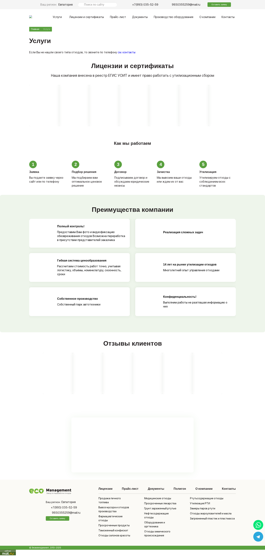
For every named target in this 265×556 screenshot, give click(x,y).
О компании (207, 17)
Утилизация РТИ (200, 503)
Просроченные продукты (114, 525)
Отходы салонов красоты (114, 535)
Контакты (228, 17)
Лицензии (105, 488)
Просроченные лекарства (160, 503)
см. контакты (126, 52)
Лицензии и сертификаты (86, 17)
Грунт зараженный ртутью (160, 508)
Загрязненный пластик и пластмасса (212, 518)
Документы (140, 17)
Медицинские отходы (157, 498)
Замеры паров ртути (202, 508)
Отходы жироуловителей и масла (210, 513)
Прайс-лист (118, 17)
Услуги (57, 17)
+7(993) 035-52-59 (145, 4)
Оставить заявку (219, 4)
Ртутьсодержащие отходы (206, 498)
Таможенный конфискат (113, 530)
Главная (35, 29)
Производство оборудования (173, 17)
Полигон (180, 488)
